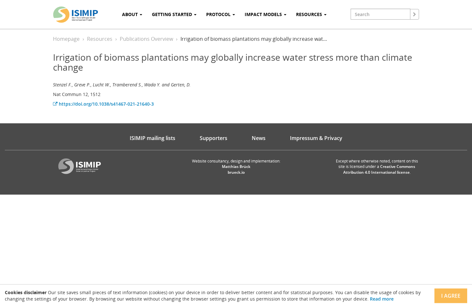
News (259, 138)
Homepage (66, 38)
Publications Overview (146, 38)
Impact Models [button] (264, 14)
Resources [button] (309, 14)
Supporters (213, 138)
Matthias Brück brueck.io (236, 169)
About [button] (130, 14)
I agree (450, 295)
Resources (99, 38)
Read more (382, 299)
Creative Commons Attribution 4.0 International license (379, 169)
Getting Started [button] (172, 14)
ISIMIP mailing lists (152, 138)
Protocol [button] (219, 14)
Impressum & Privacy (316, 138)
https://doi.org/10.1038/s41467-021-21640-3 (105, 104)
